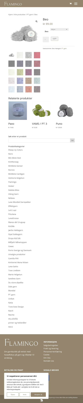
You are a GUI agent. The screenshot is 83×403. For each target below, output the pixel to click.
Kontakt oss (49, 361)
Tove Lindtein (14, 270)
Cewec (11, 246)
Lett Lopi (12, 210)
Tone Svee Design (16, 306)
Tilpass (12, 394)
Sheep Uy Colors (15, 150)
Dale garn (12, 286)
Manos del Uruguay (16, 222)
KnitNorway (13, 162)
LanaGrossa (13, 218)
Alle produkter (19, 14)
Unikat (11, 298)
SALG (10, 327)
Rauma (11, 315)
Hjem (10, 14)
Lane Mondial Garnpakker (19, 202)
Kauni (10, 310)
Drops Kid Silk (14, 238)
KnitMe (11, 226)
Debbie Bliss (13, 190)
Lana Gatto (13, 266)
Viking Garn (13, 194)
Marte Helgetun (15, 274)
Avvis (24, 394)
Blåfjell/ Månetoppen (17, 242)
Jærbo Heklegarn (15, 230)
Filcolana (12, 214)
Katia (10, 302)
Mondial (11, 290)
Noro (10, 154)
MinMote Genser (15, 166)
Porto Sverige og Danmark (19, 250)
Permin (11, 170)
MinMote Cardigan (16, 174)
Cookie (46, 354)
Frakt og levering (51, 348)
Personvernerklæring (53, 351)
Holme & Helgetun (16, 178)
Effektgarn (12, 206)
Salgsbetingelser (51, 345)
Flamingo (12, 182)
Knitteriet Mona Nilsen (18, 262)
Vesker (11, 186)
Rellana (11, 198)
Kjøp (54, 38)
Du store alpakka (15, 282)
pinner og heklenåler (17, 323)
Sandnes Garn (14, 278)
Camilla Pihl (13, 258)
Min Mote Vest (14, 158)
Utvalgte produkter (16, 254)
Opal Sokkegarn (15, 234)
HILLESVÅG (13, 319)
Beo (46, 31)
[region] (26, 386)
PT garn (30, 14)
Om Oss (47, 358)
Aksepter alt (38, 394)
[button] (36, 21)
